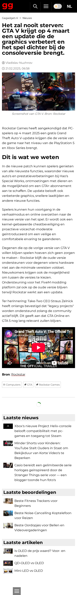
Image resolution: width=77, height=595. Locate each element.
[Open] (17, 591)
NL (69, 6)
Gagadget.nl (10, 18)
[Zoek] (35, 6)
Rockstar (18, 374)
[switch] (58, 6)
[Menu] (46, 6)
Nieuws (27, 18)
